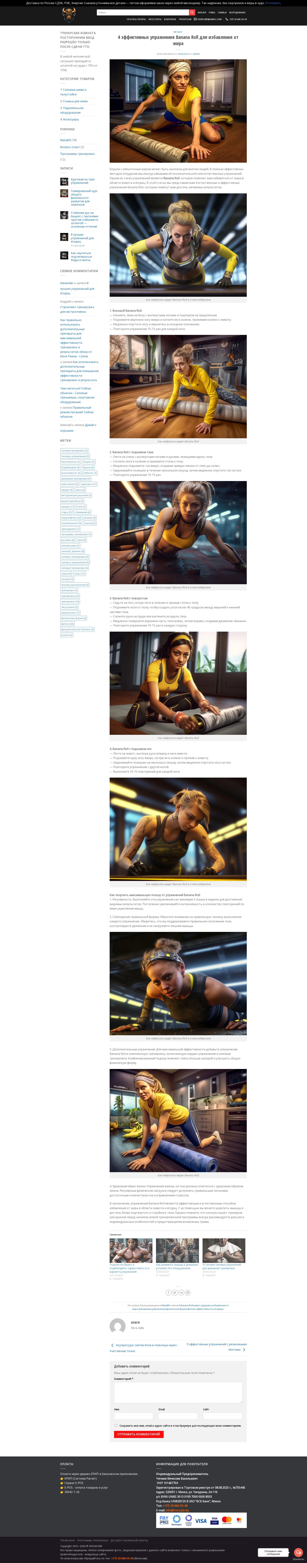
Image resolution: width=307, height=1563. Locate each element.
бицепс (89, 461)
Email (161, 1409)
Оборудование (237, 12)
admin (196, 54)
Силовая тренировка (74, 450)
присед (90, 523)
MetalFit (65, 140)
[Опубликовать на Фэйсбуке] (168, 1293)
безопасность (70, 461)
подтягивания (71, 523)
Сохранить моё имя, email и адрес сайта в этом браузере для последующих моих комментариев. (180, 1425)
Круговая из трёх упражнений (83, 181)
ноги (81, 506)
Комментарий (123, 1378)
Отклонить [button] (273, 3)
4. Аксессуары (69, 119)
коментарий (78, 245)
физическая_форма (73, 618)
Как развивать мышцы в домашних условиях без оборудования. (177, 1266)
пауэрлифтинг (70, 517)
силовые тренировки (74, 567)
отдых (66, 512)
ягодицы (218, 1308)
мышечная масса (72, 500)
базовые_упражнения (75, 456)
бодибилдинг (70, 467)
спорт (79, 573)
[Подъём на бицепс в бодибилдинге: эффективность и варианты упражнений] (131, 1250)
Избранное (170, 19)
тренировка (70, 595)
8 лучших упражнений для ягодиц (82, 238)
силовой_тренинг (72, 551)
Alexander (67, 283)
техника (67, 579)
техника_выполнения (74, 584)
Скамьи (222, 12)
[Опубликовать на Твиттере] (175, 1293)
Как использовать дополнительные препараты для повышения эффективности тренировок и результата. (79, 371)
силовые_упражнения (75, 562)
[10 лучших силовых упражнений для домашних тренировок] (224, 1250)
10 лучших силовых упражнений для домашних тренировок (222, 1266)
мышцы (67, 506)
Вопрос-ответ (70, 147)
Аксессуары (155, 19)
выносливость (70, 472)
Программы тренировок (77, 154)
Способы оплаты (136, 19)
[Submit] (192, 12)
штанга (66, 634)
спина (66, 573)
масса (80, 489)
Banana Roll (187, 1305)
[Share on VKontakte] (181, 1293)
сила (82, 539)
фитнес (67, 623)
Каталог (202, 12)
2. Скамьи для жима (74, 101)
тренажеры (69, 590)
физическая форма (176, 1308)
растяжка (67, 539)
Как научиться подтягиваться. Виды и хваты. (81, 256)
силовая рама (70, 545)
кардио (66, 489)
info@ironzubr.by (177, 1510)
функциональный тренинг (77, 629)
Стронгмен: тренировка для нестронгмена (77, 309)
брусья (88, 467)
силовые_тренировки (74, 556)
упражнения (70, 612)
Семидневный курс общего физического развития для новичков (84, 197)
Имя (116, 1409)
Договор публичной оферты (129, 1540)
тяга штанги (69, 607)
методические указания (76, 495)
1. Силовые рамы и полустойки (73, 92)
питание (89, 517)
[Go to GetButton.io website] (298, 1559)
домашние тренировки (75, 478)
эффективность (204, 1308)
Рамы (212, 12)
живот (196, 1305)
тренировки (70, 601)
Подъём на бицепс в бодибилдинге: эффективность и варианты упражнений (129, 1268)
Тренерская (185, 19)
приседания (70, 528)
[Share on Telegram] (188, 1293)
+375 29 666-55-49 (175, 1506)
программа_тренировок (76, 534)
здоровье (88, 484)
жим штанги (69, 484)
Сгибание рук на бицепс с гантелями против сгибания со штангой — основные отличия (84, 219)
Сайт (206, 1409)
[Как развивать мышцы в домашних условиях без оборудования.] (177, 1250)
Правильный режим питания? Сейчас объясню (77, 412)
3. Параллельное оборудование (72, 110)
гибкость (90, 472)
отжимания (82, 512)
